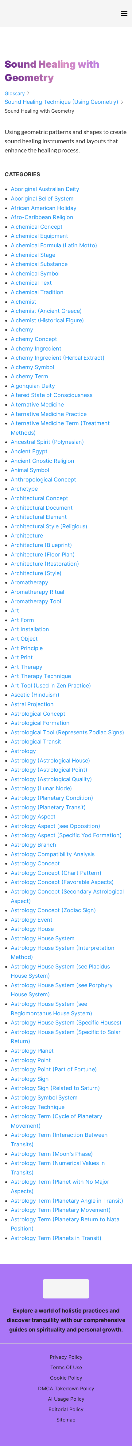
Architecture (27, 535)
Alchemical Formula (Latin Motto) (54, 245)
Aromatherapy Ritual (37, 592)
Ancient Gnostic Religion (42, 461)
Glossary (15, 93)
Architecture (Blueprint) (41, 545)
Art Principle (27, 648)
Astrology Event (31, 919)
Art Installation (30, 629)
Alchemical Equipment (39, 236)
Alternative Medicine (37, 404)
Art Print (22, 657)
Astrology (23, 751)
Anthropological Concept (43, 479)
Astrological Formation (40, 723)
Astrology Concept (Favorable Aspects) (62, 882)
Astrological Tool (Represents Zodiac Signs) (67, 732)
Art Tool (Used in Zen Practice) (51, 685)
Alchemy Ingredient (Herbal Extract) (58, 357)
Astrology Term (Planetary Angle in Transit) (67, 1200)
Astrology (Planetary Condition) (52, 798)
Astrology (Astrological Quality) (51, 779)
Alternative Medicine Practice (49, 414)
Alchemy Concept (34, 339)
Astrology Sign (30, 1079)
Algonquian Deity (33, 386)
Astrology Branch (33, 844)
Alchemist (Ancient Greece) (46, 311)
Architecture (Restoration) (45, 563)
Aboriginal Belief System (42, 198)
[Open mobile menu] (124, 13)
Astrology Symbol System (44, 1097)
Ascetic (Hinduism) (35, 694)
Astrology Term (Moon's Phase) (52, 1154)
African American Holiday (43, 208)
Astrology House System (43, 938)
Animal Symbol (30, 470)
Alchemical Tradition (37, 292)
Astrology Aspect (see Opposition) (55, 826)
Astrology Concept (35, 863)
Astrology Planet (32, 1050)
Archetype (24, 488)
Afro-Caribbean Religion (42, 217)
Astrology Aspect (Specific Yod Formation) (66, 835)
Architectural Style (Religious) (49, 526)
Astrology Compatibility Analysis (53, 854)
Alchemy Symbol (32, 367)
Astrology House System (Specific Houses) (66, 1022)
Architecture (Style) (36, 573)
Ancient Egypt (29, 451)
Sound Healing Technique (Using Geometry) (61, 102)
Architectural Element (39, 517)
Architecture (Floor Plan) (43, 554)
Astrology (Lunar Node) (41, 788)
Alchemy (22, 329)
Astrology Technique (37, 1107)
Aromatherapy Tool (36, 601)
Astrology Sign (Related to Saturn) (55, 1088)
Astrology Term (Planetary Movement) (61, 1210)
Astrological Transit (36, 741)
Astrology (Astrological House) (50, 760)
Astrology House (32, 929)
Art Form (22, 620)
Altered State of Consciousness (51, 395)
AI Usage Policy (66, 1399)
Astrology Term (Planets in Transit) (56, 1238)
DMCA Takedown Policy (66, 1388)
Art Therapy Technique (41, 676)
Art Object (24, 638)
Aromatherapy (29, 582)
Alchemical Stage (33, 255)
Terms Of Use (66, 1367)
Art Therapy (26, 667)
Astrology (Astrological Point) (49, 769)
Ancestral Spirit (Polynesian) (47, 442)
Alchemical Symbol (35, 273)
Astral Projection (32, 704)
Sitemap (66, 1420)
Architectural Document (42, 507)
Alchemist (23, 301)
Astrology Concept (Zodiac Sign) (53, 910)
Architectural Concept (39, 498)
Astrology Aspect (33, 816)
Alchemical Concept (37, 226)
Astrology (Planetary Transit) (48, 807)
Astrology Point (31, 1060)
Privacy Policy (66, 1357)
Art (15, 610)
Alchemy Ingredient (36, 348)
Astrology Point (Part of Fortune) (54, 1069)
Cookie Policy (66, 1378)
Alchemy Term (29, 376)
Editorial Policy (66, 1409)
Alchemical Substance (39, 264)
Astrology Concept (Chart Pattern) (56, 873)
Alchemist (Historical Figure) (47, 320)
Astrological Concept (38, 713)
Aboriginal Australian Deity (45, 189)
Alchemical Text (31, 282)
